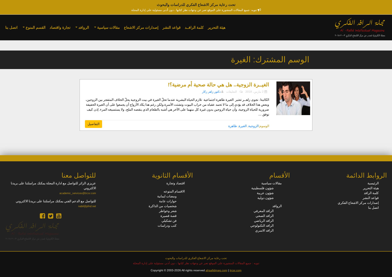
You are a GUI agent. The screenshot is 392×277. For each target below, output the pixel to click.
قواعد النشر (172, 27)
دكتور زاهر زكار (211, 91)
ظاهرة (232, 126)
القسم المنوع (35, 27)
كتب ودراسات (167, 225)
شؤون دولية (265, 198)
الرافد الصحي (265, 216)
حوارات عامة (168, 201)
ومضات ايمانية (167, 196)
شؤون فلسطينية (262, 188)
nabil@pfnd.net (87, 206)
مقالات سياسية (108, 27)
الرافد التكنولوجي (262, 225)
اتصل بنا (11, 27)
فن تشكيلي (169, 220)
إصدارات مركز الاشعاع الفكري (358, 202)
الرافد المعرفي (264, 211)
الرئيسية (373, 183)
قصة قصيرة (168, 216)
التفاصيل (93, 124)
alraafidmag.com (216, 270)
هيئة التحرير (217, 27)
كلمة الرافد (371, 193)
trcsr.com (236, 270)
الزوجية (253, 126)
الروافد (83, 27)
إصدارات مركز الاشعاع (141, 27)
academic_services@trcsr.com (77, 193)
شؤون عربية (265, 193)
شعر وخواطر (168, 211)
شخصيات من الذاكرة (163, 206)
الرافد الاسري (264, 230)
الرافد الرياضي (264, 220)
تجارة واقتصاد (60, 27)
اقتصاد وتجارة (175, 183)
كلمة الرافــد (194, 27)
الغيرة (243, 126)
